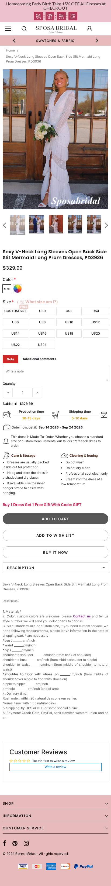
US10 (69, 322)
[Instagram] (26, 843)
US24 (42, 345)
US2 (69, 311)
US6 (15, 322)
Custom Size (15, 311)
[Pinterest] (15, 843)
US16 (42, 333)
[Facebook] (4, 843)
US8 (42, 322)
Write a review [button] (55, 767)
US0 (42, 311)
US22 (15, 345)
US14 (15, 333)
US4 (95, 311)
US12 (96, 322)
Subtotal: (10, 403)
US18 (69, 333)
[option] (55, 40)
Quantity (9, 384)
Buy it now (55, 552)
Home (10, 50)
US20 (95, 333)
